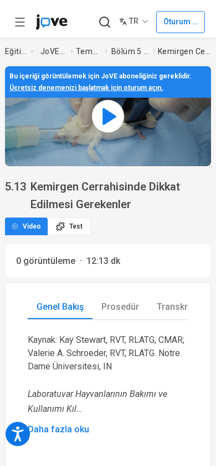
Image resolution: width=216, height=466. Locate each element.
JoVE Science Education (53, 51)
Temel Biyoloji (88, 51)
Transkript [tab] (177, 306)
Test (76, 226)
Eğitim (15, 51)
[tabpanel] (108, 385)
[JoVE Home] (51, 22)
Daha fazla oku (58, 429)
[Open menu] (20, 22)
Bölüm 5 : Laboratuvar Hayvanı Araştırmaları (129, 51)
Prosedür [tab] (120, 306)
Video (32, 226)
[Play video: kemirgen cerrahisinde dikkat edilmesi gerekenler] (108, 116)
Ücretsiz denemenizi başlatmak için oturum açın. (86, 88)
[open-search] (104, 22)
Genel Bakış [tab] (60, 306)
